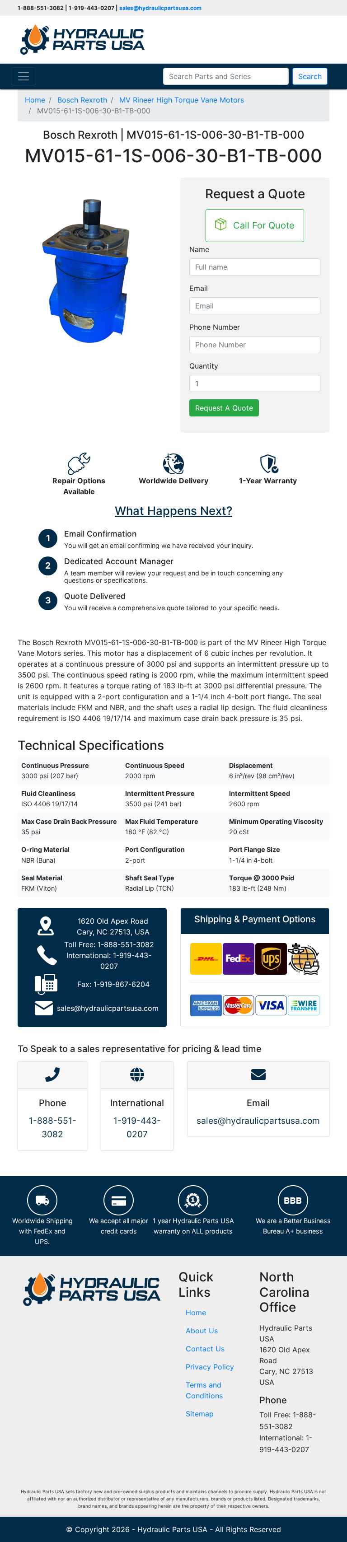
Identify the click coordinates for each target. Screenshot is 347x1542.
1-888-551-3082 (126, 944)
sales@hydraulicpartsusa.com (160, 8)
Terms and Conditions (204, 1390)
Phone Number (214, 327)
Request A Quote (224, 407)
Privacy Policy (210, 1366)
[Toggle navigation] (23, 76)
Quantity (203, 365)
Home (196, 1312)
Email (198, 288)
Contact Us (205, 1348)
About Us (202, 1330)
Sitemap (200, 1413)
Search (310, 76)
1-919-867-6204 (122, 984)
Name (199, 249)
